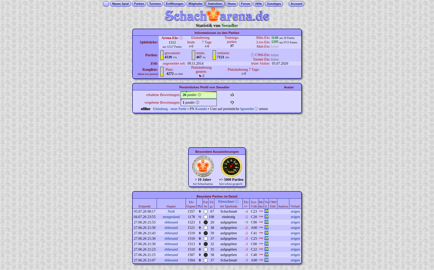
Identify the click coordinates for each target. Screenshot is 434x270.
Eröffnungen (174, 3)
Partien (139, 3)
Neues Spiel (120, 3)
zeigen (295, 211)
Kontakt (201, 109)
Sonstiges (274, 3)
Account (296, 3)
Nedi (171, 211)
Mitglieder (196, 3)
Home (232, 3)
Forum (245, 3)
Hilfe (258, 3)
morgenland (171, 217)
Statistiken (215, 3)
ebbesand (171, 222)
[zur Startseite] (217, 20)
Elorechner (226, 201)
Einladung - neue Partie (169, 109)
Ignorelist (247, 109)
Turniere (155, 3)
